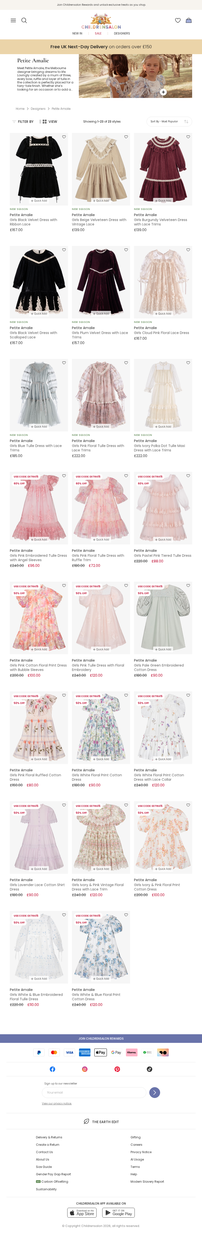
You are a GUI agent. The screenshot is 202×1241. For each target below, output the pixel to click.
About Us (42, 1159)
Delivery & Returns (49, 1137)
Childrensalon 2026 (96, 1226)
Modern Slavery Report (147, 1181)
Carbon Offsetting (52, 1181)
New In (77, 33)
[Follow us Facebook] (52, 1071)
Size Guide (44, 1167)
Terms (135, 1167)
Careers (136, 1145)
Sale (98, 33)
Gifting (136, 1137)
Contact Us (44, 1152)
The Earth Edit (105, 1121)
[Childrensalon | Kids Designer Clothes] (101, 19)
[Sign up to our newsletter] (154, 1092)
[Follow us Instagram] (84, 1071)
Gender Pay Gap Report (53, 1174)
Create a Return (47, 1145)
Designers (122, 33)
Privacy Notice (141, 1152)
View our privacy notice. (57, 1103)
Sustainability (46, 1189)
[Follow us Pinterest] (117, 1071)
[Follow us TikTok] (149, 1071)
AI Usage (137, 1159)
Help (134, 1174)
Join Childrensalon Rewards (101, 1038)
